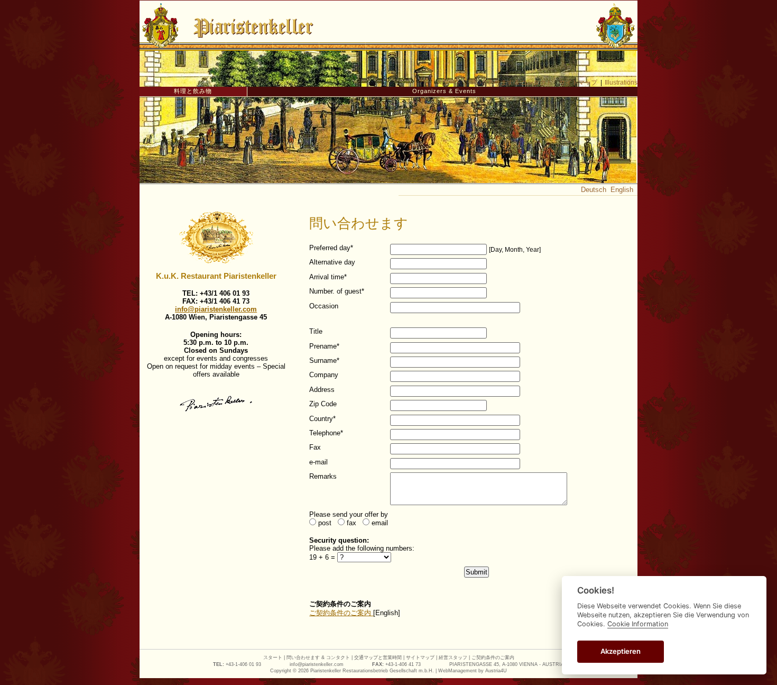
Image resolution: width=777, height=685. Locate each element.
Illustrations (621, 82)
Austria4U (496, 670)
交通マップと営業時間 (378, 657)
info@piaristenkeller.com (216, 309)
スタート (448, 82)
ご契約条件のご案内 (341, 613)
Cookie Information (637, 624)
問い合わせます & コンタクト (510, 82)
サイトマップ (578, 82)
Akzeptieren (620, 651)
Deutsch (593, 190)
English (621, 190)
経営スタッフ (453, 657)
